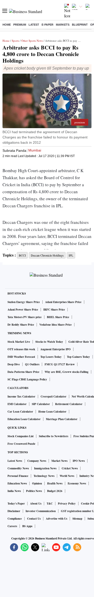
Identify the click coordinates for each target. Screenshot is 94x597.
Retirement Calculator (68, 404)
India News (14, 491)
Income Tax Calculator (21, 396)
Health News (54, 483)
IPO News (79, 461)
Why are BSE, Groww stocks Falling (66, 372)
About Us (35, 503)
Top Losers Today (51, 357)
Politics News (34, 491)
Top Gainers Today (78, 357)
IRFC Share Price (54, 309)
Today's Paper (16, 503)
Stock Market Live (19, 341)
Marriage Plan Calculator (61, 419)
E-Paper (47, 24)
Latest (34, 24)
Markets (62, 24)
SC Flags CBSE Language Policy (27, 379)
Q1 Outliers (32, 364)
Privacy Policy (67, 503)
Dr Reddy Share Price (21, 324)
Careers (12, 526)
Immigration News (45, 468)
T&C (50, 503)
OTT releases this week (21, 349)
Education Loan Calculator (24, 419)
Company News (36, 461)
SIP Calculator (41, 404)
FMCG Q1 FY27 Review (60, 364)
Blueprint (80, 24)
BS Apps (27, 526)
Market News (59, 461)
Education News (17, 483)
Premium (19, 24)
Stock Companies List (21, 436)
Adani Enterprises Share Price (63, 302)
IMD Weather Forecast (21, 357)
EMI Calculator (17, 404)
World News (67, 476)
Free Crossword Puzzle (21, 443)
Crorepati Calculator (53, 396)
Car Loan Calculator (20, 411)
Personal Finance (18, 476)
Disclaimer (14, 511)
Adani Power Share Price (23, 309)
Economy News (77, 483)
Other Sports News (32, 40)
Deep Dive (14, 364)
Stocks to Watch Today (49, 341)
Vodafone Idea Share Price (55, 324)
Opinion (37, 483)
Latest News (15, 461)
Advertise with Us (56, 518)
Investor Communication (41, 511)
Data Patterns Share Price (23, 372)
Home (7, 24)
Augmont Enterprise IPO (55, 349)
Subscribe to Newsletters (53, 436)
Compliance (15, 518)
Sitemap (77, 518)
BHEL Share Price (58, 317)
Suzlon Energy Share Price (24, 302)
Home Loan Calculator (52, 411)
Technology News (44, 476)
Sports (15, 40)
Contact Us (34, 518)
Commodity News (18, 468)
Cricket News (70, 468)
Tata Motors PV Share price (25, 317)
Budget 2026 (54, 491)
